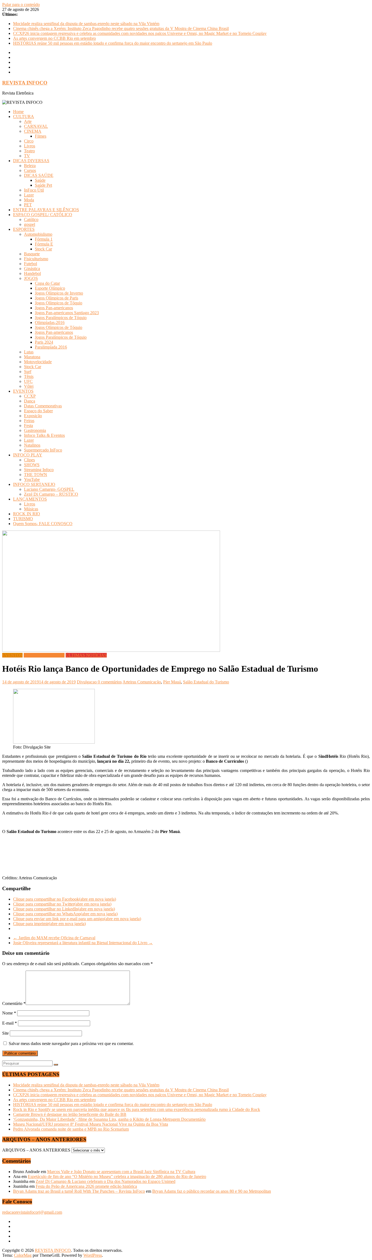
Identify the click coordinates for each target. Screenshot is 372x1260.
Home (18, 111)
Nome (9, 1013)
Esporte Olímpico (50, 288)
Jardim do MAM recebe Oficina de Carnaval (54, 937)
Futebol (30, 263)
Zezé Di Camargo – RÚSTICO (51, 494)
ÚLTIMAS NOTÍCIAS (86, 655)
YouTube (32, 479)
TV (27, 155)
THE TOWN (35, 474)
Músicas (31, 509)
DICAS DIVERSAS (31, 160)
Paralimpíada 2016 (51, 347)
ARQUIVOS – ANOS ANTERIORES (36, 1150)
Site (5, 1033)
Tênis (28, 376)
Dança (29, 401)
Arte (28, 121)
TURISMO (23, 518)
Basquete (32, 254)
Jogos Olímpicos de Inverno (59, 293)
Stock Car (43, 249)
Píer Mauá (172, 682)
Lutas (28, 352)
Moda (29, 200)
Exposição (33, 415)
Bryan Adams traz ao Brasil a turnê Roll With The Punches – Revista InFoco (79, 1191)
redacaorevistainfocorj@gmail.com (32, 1212)
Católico (31, 219)
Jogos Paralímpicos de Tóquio (61, 317)
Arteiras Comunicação (142, 682)
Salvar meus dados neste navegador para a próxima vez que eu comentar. (71, 1043)
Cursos (30, 170)
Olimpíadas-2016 (50, 322)
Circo (28, 141)
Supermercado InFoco (43, 450)
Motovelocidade (38, 361)
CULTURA (23, 116)
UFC (28, 381)
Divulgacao (87, 682)
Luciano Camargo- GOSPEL (49, 489)
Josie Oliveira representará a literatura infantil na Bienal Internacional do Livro (83, 942)
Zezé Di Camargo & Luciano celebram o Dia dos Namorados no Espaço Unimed (105, 1181)
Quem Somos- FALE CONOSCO (42, 523)
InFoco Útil (34, 190)
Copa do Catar (47, 283)
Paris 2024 (44, 342)
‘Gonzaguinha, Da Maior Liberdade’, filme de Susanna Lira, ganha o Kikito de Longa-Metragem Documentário (109, 1119)
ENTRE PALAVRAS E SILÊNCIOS (46, 209)
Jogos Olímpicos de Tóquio (58, 303)
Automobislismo (38, 234)
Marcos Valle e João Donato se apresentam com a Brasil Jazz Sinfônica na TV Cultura (121, 1171)
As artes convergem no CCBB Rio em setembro (54, 38)
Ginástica (32, 268)
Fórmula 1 (44, 239)
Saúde (40, 180)
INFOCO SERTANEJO (34, 484)
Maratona (32, 357)
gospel (29, 224)
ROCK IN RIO (26, 513)
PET (28, 204)
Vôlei (28, 386)
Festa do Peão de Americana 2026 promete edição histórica (86, 1186)
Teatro (29, 151)
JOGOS (31, 278)
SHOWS (31, 464)
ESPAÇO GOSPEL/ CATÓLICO (42, 214)
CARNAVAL (36, 126)
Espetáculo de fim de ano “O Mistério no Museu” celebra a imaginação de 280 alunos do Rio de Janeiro (117, 1176)
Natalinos (32, 445)
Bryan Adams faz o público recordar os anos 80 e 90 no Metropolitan (211, 1191)
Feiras (29, 420)
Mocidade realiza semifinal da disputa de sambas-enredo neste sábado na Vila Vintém (86, 23)
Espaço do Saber (38, 410)
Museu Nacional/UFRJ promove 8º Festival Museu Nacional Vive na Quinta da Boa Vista (90, 1124)
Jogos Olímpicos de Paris (56, 298)
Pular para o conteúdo (21, 4)
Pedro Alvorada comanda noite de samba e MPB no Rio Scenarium (71, 1129)
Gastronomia (35, 430)
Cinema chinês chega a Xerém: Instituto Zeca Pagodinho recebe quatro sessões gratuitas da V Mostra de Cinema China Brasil (121, 28)
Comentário (14, 1003)
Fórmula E (44, 244)
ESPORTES (24, 229)
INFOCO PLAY (27, 455)
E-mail (9, 1023)
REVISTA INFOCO (24, 83)
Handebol (32, 273)
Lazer (29, 195)
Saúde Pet (43, 185)
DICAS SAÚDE (38, 175)
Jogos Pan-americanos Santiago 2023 (67, 312)
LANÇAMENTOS (30, 499)
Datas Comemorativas (43, 406)
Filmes (40, 136)
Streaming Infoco (39, 469)
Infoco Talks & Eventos (44, 435)
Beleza (30, 165)
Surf (27, 371)
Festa (28, 425)
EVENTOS (23, 391)
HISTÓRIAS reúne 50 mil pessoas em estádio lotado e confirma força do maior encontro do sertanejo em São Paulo (112, 43)
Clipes (29, 460)
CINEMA (32, 131)
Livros (29, 146)
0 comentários (110, 682)
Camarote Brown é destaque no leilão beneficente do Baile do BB (69, 1114)
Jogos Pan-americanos (54, 307)
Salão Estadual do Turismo (206, 682)
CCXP (30, 396)
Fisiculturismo (36, 258)
